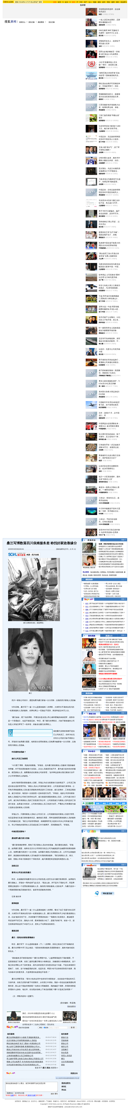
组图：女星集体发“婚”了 (114, 765)
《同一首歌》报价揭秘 (94, 785)
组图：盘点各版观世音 (113, 763)
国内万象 (32, 22)
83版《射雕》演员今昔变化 (93, 773)
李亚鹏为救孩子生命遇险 (107, 658)
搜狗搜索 (12, 1027)
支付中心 (34, 1101)
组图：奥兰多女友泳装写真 (115, 760)
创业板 (90, 575)
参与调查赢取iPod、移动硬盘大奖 (110, 669)
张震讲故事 (115, 717)
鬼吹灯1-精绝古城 (95, 720)
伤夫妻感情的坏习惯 (91, 702)
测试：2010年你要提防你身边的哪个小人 (38, 1013)
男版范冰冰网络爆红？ (97, 625)
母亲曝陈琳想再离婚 (89, 676)
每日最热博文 (95, 572)
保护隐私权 (72, 1101)
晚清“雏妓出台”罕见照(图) (114, 768)
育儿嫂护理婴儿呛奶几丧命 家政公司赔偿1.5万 (25, 1059)
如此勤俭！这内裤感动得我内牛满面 (102, 858)
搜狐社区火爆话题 (88, 835)
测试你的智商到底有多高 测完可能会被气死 (39, 1017)
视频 (94, 2)
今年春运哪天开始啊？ (97, 631)
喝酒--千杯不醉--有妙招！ (114, 710)
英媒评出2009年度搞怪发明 (113, 871)
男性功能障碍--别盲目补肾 (115, 702)
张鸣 (100, 546)
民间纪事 (85, 861)
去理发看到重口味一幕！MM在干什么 (102, 853)
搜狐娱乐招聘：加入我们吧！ (116, 778)
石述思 (101, 564)
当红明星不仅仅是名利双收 (113, 874)
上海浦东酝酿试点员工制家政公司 (20, 1056)
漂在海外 (86, 883)
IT (77, 2)
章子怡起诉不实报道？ (97, 603)
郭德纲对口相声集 (95, 717)
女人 (90, 2)
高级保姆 (64, 1040)
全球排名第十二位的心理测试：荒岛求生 (38, 1024)
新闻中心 (22, 22)
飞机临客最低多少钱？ (97, 616)
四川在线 (35, 555)
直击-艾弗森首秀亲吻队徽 (107, 686)
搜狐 (16, 2)
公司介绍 (90, 1101)
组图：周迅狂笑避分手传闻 (93, 755)
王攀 (100, 556)
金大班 (117, 647)
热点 (86, 625)
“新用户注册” (31, 1095)
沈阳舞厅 (64, 1050)
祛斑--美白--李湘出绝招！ (114, 705)
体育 (59, 2)
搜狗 (40, 2)
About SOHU (81, 1101)
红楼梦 (121, 717)
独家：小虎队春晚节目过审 (115, 755)
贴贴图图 (101, 871)
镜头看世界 (85, 853)
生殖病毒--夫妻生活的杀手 (115, 697)
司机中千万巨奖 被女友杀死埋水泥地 (111, 642)
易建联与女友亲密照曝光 (107, 671)
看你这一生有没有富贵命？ (33, 1021)
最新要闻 (41, 22)
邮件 (103, 2)
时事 (86, 628)
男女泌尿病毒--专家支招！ (93, 705)
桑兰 (63, 1059)
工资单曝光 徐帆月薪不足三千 (109, 661)
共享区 (86, 722)
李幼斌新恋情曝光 (119, 742)
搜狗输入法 (26, 1101)
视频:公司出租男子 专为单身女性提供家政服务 (25, 1062)
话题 (86, 622)
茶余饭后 (91, 751)
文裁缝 (101, 554)
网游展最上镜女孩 (89, 567)
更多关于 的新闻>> (46, 1068)
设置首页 (18, 1101)
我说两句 (124, 2)
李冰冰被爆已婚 (104, 739)
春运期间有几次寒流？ (97, 612)
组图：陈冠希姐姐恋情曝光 (93, 760)
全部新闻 (105, 1101)
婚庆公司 (64, 1046)
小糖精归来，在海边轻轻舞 (113, 879)
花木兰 (116, 644)
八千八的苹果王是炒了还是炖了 (113, 556)
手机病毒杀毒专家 (95, 722)
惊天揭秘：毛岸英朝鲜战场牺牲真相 (111, 649)
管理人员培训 (66, 1056)
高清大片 (109, 636)
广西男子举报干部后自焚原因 (113, 609)
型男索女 (101, 879)
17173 (28, 2)
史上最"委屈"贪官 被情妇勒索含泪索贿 (112, 652)
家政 (63, 1065)
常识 (86, 616)
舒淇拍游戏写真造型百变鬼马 (116, 780)
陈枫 (100, 549)
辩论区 (64, 1090)
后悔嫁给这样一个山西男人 (113, 876)
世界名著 (104, 720)
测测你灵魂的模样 (14, 1022)
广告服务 (49, 1101)
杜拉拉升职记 (106, 717)
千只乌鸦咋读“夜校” (96, 609)
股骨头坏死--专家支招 (113, 596)
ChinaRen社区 (92, 865)
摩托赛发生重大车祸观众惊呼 (116, 770)
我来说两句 (60, 549)
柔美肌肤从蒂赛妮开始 (91, 594)
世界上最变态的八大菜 (53, 1021)
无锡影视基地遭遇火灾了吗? (114, 606)
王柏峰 (101, 562)
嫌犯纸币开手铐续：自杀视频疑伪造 (111, 654)
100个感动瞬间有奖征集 (92, 775)
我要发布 (74, 1073)
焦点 (86, 606)
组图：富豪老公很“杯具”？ (93, 765)
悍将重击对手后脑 (89, 689)
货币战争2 (119, 720)
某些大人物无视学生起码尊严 (112, 546)
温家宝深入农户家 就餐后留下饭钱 (110, 639)
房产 (85, 2)
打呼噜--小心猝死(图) (91, 586)
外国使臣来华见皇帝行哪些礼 (114, 554)
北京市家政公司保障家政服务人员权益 (22, 1040)
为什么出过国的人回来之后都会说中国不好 (104, 883)
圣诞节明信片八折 (90, 747)
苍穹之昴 (89, 650)
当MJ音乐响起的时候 (116, 785)
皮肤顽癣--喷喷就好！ (113, 589)
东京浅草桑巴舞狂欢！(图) (93, 770)
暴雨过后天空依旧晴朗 (109, 886)
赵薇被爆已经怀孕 (90, 742)
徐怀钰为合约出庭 (104, 799)
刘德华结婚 (113, 575)
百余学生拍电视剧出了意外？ (115, 612)
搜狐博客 (91, 540)
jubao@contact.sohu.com (73, 1107)
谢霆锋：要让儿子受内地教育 (109, 666)
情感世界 (101, 876)
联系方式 (64, 1101)
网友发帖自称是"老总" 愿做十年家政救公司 (23, 1043)
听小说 (86, 720)
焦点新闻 (101, 869)
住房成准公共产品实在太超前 (114, 567)
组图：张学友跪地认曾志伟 (115, 757)
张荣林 (101, 551)
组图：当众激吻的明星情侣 (93, 763)
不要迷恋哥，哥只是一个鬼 (113, 869)
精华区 (64, 1086)
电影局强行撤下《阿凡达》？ (115, 631)
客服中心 (56, 1101)
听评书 (86, 717)
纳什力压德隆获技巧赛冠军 (108, 681)
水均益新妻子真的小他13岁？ (115, 603)
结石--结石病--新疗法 (91, 591)
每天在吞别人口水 (89, 879)
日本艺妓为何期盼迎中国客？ (115, 628)
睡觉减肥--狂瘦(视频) (91, 584)
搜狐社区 (91, 831)
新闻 (86, 619)
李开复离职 (111, 572)
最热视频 (91, 636)
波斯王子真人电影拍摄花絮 (93, 780)
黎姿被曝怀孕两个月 (89, 799)
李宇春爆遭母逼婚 (90, 744)
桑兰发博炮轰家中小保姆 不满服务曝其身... (24, 1037)
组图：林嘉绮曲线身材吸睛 (93, 757)
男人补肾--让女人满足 (113, 584)
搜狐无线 (92, 714)
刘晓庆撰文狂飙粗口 (106, 663)
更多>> (123, 540)
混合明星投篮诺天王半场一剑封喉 (110, 684)
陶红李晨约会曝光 (89, 663)
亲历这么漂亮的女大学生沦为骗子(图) (101, 861)
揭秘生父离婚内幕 (119, 739)
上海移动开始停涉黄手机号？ (115, 622)
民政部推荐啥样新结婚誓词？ (115, 625)
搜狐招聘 (41, 1101)
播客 (99, 2)
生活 (86, 612)
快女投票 (64, 1053)
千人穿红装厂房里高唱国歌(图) (112, 549)
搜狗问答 (88, 599)
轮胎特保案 (119, 572)
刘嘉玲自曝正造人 (105, 747)
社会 (86, 631)
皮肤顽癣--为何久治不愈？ (93, 707)
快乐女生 (105, 575)
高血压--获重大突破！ (113, 591)
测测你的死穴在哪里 (70, 1022)
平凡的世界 (112, 720)
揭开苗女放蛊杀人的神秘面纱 (114, 551)
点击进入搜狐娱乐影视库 (92, 778)
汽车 (81, 2)
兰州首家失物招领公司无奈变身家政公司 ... (24, 1065)
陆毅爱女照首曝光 (119, 744)
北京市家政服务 (67, 1062)
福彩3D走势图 (120, 722)
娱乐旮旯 (101, 874)
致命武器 (112, 647)
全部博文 (112, 1101)
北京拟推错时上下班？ (97, 606)
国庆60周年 (97, 575)
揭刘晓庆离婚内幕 (105, 742)
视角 (86, 609)
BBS (117, 2)
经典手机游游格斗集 (108, 722)
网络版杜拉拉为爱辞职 (113, 773)
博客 (108, 2)
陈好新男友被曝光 (119, 747)
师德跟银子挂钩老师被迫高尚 (114, 564)
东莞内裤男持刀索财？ (97, 628)
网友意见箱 (107, 893)
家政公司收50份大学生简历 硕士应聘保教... (24, 1050)
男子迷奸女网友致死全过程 (107, 838)
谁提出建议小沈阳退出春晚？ (115, 619)
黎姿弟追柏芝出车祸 (119, 799)
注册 (12, 1095)
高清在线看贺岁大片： (106, 644)
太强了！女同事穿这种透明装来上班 (102, 855)
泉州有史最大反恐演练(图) (113, 562)
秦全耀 (101, 559)
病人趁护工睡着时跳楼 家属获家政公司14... (24, 1046)
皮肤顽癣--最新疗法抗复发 (115, 700)
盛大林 (101, 567)
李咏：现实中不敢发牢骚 (95, 783)
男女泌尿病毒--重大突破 (114, 586)
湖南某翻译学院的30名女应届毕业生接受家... (24, 1053)
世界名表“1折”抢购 (90, 589)
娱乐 (66, 2)
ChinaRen (22, 2)
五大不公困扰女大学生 (97, 622)
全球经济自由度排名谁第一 (114, 616)
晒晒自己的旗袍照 (96, 886)
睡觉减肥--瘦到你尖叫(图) (92, 700)
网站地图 (97, 1101)
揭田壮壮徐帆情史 (90, 739)
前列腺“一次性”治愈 (112, 594)
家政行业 (64, 1037)
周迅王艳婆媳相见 (105, 744)
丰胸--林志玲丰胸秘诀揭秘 (93, 697)
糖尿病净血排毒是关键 (91, 596)
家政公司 (64, 1043)
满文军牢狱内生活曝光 (116, 783)
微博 (113, 2)
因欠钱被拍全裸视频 (89, 555)
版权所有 (87, 1104)
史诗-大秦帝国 (104, 647)
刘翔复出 (103, 572)
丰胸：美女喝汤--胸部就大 (115, 707)
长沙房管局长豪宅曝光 (97, 619)
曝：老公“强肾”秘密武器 (92, 710)
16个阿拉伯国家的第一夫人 (113, 559)
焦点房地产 (34, 2)
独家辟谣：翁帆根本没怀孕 (115, 775)
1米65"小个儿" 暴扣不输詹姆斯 (109, 689)
